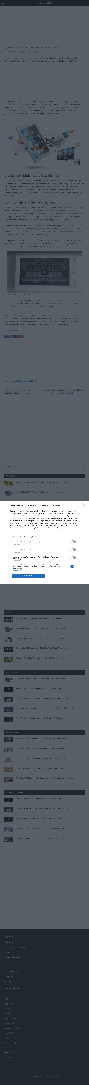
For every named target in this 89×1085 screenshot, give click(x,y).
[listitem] (44, 537)
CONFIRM (28, 576)
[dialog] (44, 542)
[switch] (73, 541)
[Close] (84, 505)
